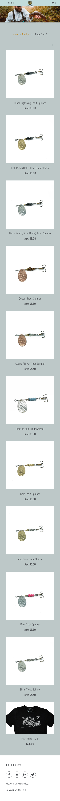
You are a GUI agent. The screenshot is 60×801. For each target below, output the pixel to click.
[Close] (53, 361)
